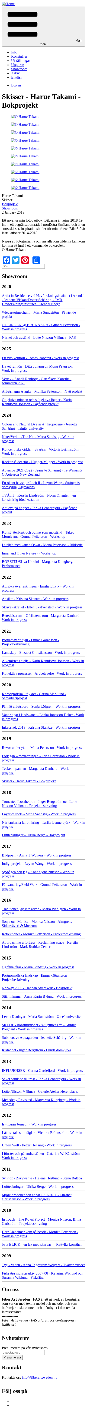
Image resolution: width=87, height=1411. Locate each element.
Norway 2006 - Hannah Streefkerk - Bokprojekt (37, 988)
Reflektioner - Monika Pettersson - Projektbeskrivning (41, 934)
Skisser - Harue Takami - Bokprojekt (29, 781)
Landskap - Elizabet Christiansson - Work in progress (41, 652)
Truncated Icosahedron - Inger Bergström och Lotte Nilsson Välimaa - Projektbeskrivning (39, 804)
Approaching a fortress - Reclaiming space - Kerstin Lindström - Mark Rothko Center (40, 944)
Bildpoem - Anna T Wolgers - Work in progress (36, 855)
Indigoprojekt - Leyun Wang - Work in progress (37, 864)
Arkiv (15, 73)
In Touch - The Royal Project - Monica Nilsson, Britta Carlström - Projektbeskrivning (41, 1221)
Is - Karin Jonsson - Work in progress (29, 1124)
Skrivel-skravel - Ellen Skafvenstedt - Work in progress (42, 607)
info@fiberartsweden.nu (39, 1377)
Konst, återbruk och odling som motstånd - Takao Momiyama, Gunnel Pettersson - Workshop (38, 534)
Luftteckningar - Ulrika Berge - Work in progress (38, 1187)
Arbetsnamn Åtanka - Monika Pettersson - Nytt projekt (42, 391)
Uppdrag (17, 65)
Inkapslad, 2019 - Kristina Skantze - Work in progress (41, 727)
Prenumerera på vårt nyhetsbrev (25, 1348)
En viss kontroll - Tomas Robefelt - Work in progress (40, 358)
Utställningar (20, 61)
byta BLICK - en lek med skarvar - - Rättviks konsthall (42, 1244)
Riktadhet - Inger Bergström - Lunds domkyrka (36, 1050)
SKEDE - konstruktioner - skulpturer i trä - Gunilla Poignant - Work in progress (39, 1027)
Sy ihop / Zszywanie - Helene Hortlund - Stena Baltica (42, 1178)
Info (14, 52)
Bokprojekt (10, 204)
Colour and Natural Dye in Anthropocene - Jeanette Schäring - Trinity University (39, 426)
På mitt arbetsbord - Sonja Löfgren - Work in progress (41, 706)
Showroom (19, 69)
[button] (43, 26)
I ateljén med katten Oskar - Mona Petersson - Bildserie (42, 545)
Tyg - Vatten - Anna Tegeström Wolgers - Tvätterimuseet (43, 1265)
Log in (16, 85)
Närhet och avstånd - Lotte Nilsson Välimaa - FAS (39, 337)
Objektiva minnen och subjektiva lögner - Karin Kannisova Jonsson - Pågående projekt (37, 402)
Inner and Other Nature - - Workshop (29, 553)
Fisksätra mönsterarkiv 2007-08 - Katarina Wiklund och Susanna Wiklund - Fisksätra (42, 1275)
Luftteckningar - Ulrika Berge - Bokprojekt (33, 835)
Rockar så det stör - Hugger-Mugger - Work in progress (42, 462)
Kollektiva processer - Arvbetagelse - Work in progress (42, 673)
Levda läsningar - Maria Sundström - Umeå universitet (41, 1017)
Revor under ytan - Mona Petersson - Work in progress (42, 748)
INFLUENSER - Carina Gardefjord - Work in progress (42, 1070)
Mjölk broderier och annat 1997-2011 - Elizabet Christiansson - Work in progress (36, 1197)
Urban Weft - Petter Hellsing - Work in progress (37, 1145)
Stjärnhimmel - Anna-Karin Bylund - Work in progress (42, 996)
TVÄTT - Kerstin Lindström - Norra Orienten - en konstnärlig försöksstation (39, 497)
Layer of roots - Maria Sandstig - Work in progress (39, 814)
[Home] (8, 4)
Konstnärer (19, 56)
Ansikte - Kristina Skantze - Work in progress (35, 599)
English (16, 77)
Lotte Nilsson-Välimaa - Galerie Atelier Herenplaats (40, 1091)
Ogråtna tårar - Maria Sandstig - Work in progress (38, 967)
